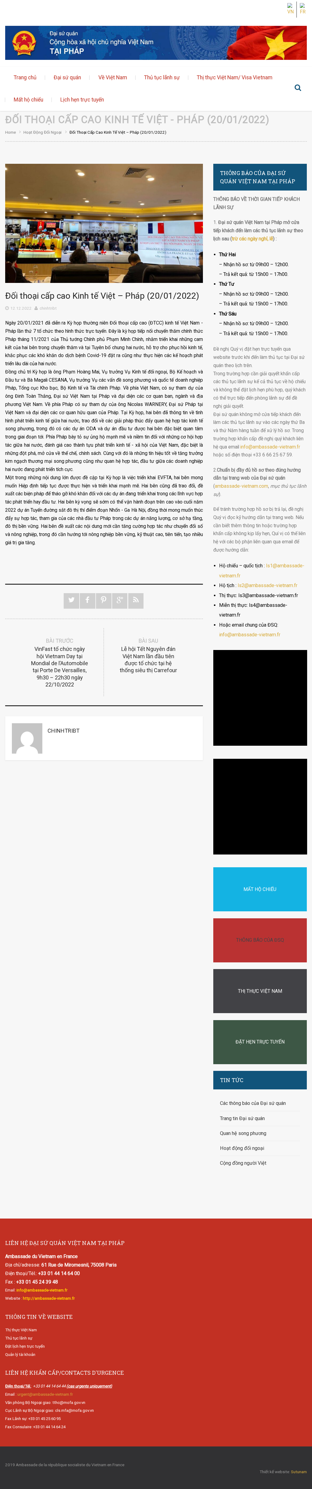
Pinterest (104, 601)
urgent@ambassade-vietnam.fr (45, 1394)
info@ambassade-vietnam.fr (270, 447)
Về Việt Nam (112, 77)
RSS (136, 601)
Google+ (120, 601)
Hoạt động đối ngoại (42, 132)
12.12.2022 (21, 308)
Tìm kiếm (298, 89)
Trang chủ (25, 77)
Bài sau (148, 656)
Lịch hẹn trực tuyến (82, 100)
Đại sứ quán (67, 77)
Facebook (87, 601)
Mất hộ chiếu (28, 100)
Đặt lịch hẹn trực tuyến (25, 1346)
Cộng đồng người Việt (243, 1163)
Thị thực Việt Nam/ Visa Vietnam (234, 77)
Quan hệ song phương (243, 1133)
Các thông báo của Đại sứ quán (253, 1103)
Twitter (71, 601)
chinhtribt (48, 308)
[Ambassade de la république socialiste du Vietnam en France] (156, 43)
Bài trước (59, 663)
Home (10, 132)
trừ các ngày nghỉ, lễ (252, 239)
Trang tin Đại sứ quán (242, 1118)
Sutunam (299, 1471)
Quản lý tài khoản (20, 1354)
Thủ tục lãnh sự (162, 77)
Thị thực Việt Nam (21, 1330)
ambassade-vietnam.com (241, 486)
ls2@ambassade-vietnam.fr (267, 585)
